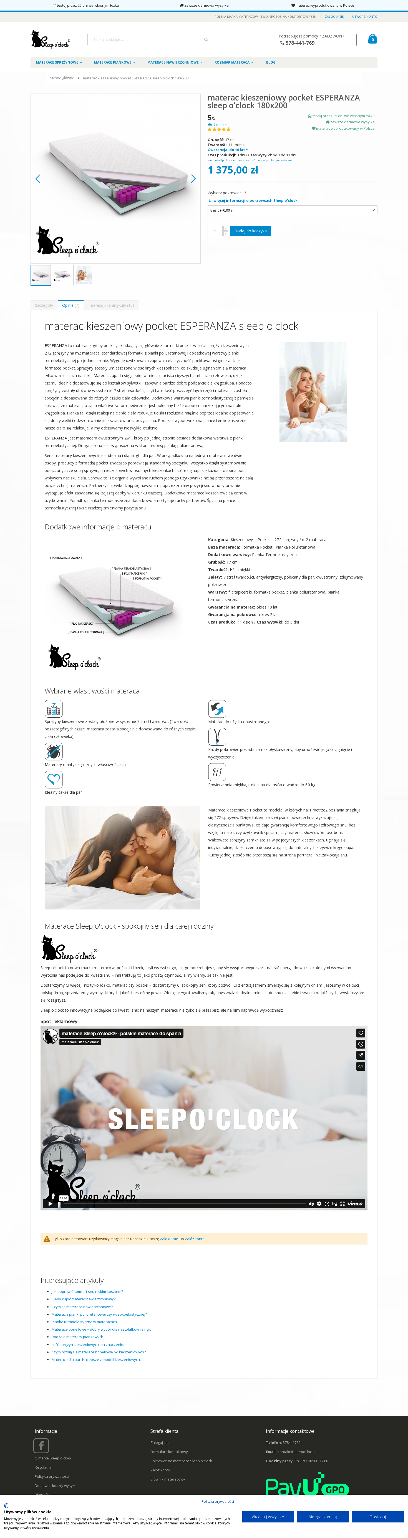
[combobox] (149, 39)
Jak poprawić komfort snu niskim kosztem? (87, 1291)
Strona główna (62, 77)
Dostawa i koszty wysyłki (55, 1485)
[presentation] (44, 305)
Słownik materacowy (167, 1479)
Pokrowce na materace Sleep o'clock (181, 1460)
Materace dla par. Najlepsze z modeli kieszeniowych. (96, 1359)
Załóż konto (195, 1238)
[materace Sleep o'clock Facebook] (42, 1448)
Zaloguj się (334, 16)
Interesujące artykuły (111, 305)
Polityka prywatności (52, 1476)
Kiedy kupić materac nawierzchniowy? (83, 1298)
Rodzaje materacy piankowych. (78, 1336)
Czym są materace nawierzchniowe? (82, 1306)
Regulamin (43, 1467)
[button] (38, 178)
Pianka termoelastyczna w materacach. (85, 1321)
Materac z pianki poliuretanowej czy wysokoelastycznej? (99, 1314)
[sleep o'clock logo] (51, 39)
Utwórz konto (364, 16)
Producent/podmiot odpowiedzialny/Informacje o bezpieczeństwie (250, 160)
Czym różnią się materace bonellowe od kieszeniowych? (99, 1351)
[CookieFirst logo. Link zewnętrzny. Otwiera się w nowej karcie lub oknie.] (6, 1505)
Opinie (70, 305)
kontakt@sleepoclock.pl (298, 1451)
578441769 (291, 1442)
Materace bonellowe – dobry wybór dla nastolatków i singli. (101, 1329)
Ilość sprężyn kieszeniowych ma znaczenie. (88, 1344)
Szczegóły (44, 305)
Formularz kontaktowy (169, 1451)
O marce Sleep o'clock (53, 1458)
